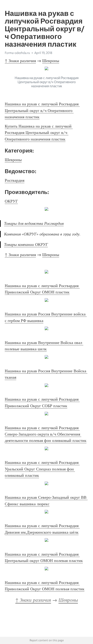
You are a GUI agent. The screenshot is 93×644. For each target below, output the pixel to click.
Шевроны (50, 60)
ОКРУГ (11, 201)
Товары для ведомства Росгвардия (34, 223)
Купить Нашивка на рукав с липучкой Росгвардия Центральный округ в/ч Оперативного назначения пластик (39, 133)
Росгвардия (14, 180)
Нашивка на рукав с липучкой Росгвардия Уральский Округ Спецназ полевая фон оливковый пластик (42, 469)
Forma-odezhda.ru (17, 53)
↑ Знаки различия (20, 60)
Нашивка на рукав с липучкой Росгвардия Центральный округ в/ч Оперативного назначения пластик (42, 110)
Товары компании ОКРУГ (26, 244)
